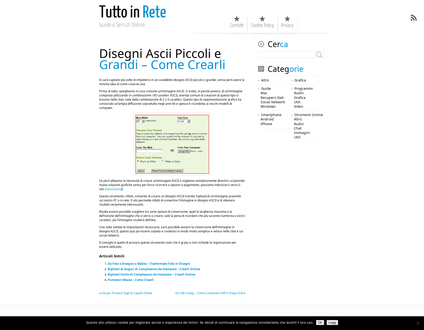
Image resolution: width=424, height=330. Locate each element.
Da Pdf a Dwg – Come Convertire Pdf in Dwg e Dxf (209, 293)
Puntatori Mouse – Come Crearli (131, 280)
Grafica (300, 80)
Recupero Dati (272, 97)
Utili (297, 102)
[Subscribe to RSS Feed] (414, 18)
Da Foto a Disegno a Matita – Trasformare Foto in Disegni (149, 264)
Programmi (303, 88)
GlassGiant (112, 189)
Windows (268, 106)
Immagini (302, 132)
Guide (266, 88)
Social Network (273, 102)
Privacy (287, 25)
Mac (264, 93)
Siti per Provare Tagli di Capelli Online (126, 293)
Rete (132, 13)
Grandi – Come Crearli (162, 59)
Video (298, 106)
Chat (298, 128)
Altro (265, 80)
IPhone (266, 123)
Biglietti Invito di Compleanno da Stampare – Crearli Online (151, 274)
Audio (299, 93)
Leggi (332, 322)
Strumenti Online (308, 114)
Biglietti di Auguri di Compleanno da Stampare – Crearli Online (154, 269)
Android (267, 119)
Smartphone (271, 114)
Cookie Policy (262, 25)
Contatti (237, 25)
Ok (320, 322)
